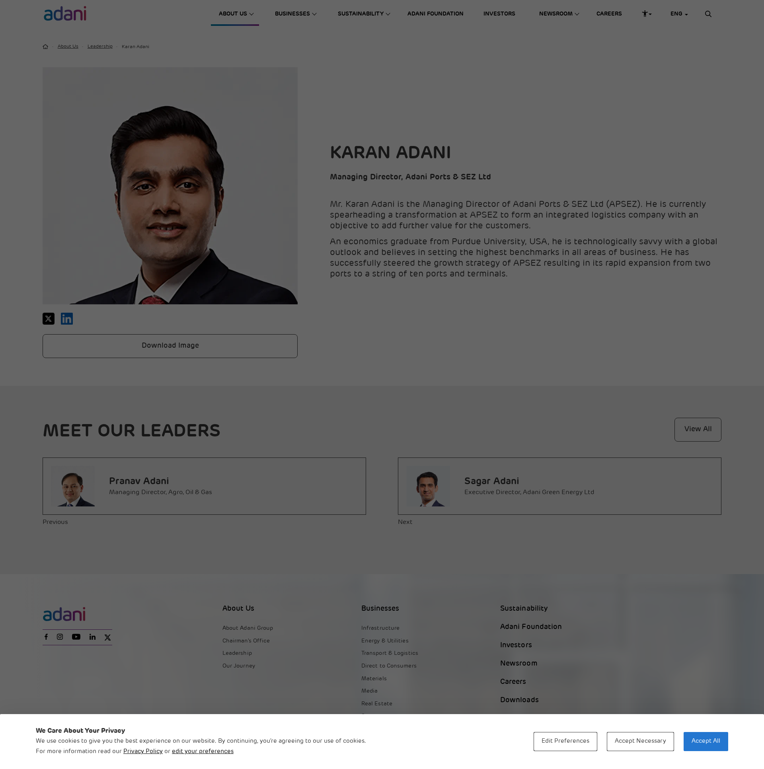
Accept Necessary (640, 741)
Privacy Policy (143, 752)
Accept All (706, 741)
